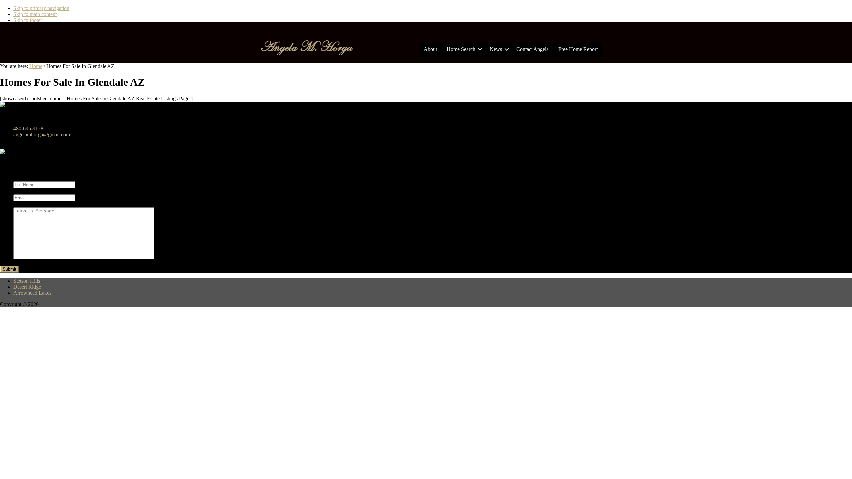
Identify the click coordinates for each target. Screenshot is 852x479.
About (430, 49)
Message (23, 204)
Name (19, 178)
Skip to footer (27, 20)
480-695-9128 (28, 128)
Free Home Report (578, 49)
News (496, 49)
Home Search (461, 49)
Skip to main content (35, 14)
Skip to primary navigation (41, 8)
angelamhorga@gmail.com (41, 134)
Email (19, 191)
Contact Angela (532, 49)
